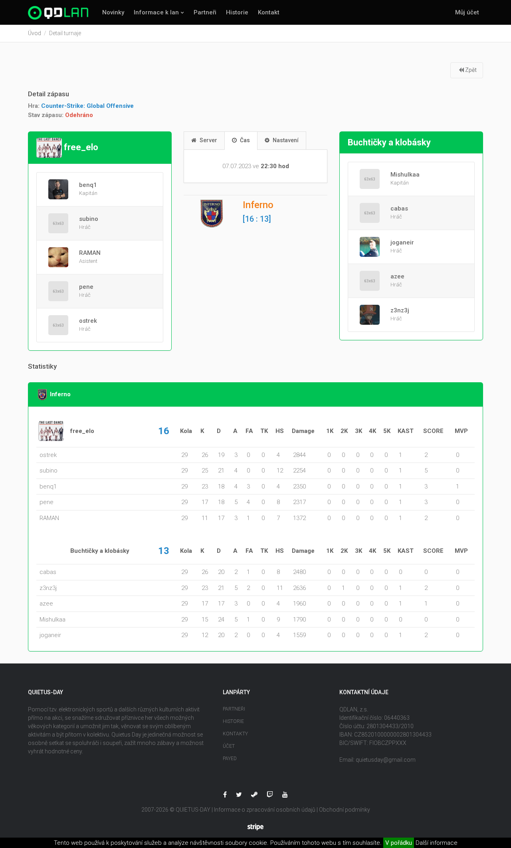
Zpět (470, 70)
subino (88, 218)
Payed (230, 758)
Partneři (205, 12)
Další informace (437, 842)
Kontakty (235, 734)
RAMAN (90, 252)
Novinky (113, 12)
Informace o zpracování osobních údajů (264, 809)
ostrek (88, 320)
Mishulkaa (405, 174)
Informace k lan (156, 12)
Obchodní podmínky (344, 809)
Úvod (34, 33)
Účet (229, 746)
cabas (399, 208)
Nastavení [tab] (285, 140)
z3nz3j (399, 310)
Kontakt (268, 12)
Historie (237, 12)
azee (397, 276)
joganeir (402, 242)
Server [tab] (207, 140)
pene (86, 286)
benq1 (88, 185)
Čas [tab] (244, 140)
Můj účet (467, 12)
